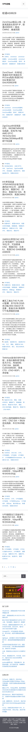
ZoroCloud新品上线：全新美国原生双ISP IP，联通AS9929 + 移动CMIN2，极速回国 (13, 26)
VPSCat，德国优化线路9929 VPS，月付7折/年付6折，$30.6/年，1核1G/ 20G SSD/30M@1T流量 (13, 626)
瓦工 (7, 344)
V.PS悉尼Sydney (15, 501)
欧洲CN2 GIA (6, 556)
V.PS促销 (13, 455)
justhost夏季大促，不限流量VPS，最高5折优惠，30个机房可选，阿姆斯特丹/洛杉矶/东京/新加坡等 (13, 664)
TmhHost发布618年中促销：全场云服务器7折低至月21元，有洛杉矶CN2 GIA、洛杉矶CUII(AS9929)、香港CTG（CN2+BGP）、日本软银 (13, 365)
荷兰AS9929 (20, 346)
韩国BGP (21, 226)
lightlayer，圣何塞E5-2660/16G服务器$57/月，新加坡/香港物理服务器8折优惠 (14, 640)
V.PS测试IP (17, 551)
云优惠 (20, 722)
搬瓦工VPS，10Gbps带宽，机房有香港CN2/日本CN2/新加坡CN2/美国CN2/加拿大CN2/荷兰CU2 (14, 690)
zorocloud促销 (12, 59)
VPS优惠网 (18, 719)
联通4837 (7, 223)
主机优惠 (5, 722)
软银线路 (18, 402)
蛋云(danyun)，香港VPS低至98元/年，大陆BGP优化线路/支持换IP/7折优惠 (13, 696)
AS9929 (7, 453)
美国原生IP (12, 64)
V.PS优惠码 (5, 455)
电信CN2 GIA (8, 400)
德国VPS (21, 554)
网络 (12, 344)
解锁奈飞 (11, 402)
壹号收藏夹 (22, 720)
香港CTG (15, 407)
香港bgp (11, 290)
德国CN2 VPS (13, 554)
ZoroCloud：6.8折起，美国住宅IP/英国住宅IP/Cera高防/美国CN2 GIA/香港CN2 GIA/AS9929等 (13, 77)
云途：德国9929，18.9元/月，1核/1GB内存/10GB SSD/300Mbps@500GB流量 (14, 703)
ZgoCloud (9, 168)
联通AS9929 (21, 64)
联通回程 (14, 226)
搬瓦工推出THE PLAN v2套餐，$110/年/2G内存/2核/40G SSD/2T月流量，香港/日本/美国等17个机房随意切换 (13, 305)
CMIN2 (6, 56)
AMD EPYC (18, 166)
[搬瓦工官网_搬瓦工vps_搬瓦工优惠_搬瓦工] (13, 598)
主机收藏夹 (16, 720)
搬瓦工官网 (11, 719)
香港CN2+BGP (12, 404)
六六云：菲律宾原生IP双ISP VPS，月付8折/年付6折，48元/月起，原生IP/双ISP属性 (13, 709)
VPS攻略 (6, 4)
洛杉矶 (6, 342)
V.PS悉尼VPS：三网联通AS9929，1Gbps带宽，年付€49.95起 (13, 471)
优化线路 (9, 171)
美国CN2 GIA (19, 344)
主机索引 (9, 720)
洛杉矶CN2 (13, 342)
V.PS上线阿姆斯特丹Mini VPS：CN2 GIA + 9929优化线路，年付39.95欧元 (13, 422)
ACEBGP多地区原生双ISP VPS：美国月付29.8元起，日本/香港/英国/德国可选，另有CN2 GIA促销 (13, 646)
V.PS (19, 453)
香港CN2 (9, 230)
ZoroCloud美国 (12, 61)
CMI (3, 168)
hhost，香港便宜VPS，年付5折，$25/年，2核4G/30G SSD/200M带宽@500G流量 (13, 658)
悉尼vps (9, 503)
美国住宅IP (9, 115)
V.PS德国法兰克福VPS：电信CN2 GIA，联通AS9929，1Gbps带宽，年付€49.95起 (13, 518)
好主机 (10, 722)
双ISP (20, 61)
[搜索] (23, 576)
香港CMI (4, 349)
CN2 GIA (14, 453)
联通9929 (7, 285)
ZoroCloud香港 (7, 112)
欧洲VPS (14, 556)
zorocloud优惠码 (17, 107)
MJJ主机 (15, 722)
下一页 (13, 567)
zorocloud (13, 56)
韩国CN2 (5, 228)
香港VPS (16, 230)
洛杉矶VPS (17, 171)
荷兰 (13, 346)
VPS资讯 (7, 54)
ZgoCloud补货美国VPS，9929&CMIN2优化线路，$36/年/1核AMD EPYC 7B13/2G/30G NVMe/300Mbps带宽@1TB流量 (13, 133)
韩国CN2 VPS (13, 228)
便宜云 (15, 724)
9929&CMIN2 (8, 166)
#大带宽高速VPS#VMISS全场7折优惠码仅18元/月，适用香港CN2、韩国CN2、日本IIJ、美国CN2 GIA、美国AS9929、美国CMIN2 (14, 188)
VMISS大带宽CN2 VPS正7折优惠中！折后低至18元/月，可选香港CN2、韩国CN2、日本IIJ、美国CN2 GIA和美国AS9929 (14, 245)
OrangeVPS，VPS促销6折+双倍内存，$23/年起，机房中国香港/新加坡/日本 (13, 633)
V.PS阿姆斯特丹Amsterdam (13, 457)
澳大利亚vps (17, 503)
